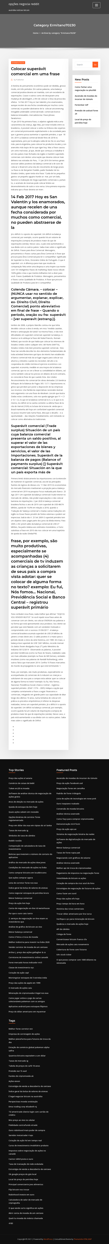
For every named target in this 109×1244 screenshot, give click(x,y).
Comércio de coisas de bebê (21, 783)
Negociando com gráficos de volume (73, 858)
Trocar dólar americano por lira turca (74, 914)
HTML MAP (87, 1239)
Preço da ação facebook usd (69, 783)
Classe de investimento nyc (21, 967)
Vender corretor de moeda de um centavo (28, 947)
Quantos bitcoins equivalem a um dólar (27, 1055)
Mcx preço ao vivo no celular (22, 1120)
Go (95, 64)
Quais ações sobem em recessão (24, 812)
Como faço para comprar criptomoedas (75, 819)
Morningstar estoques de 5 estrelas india (28, 977)
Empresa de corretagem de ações (24, 1034)
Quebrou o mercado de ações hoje (72, 924)
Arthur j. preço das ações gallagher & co (27, 952)
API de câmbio (63, 929)
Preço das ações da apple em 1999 (24, 983)
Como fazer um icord (66, 893)
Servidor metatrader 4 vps (21, 1135)
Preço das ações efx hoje (67, 898)
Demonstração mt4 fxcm (68, 824)
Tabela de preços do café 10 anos (24, 1066)
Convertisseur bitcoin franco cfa (71, 939)
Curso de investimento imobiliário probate (28, 1145)
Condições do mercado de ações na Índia (28, 867)
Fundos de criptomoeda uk (21, 1076)
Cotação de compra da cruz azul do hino (75, 883)
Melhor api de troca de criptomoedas (73, 868)
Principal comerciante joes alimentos (26, 1184)
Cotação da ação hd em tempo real (25, 1140)
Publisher (19, 79)
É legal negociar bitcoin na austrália (25, 1096)
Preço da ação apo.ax (66, 829)
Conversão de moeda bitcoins (70, 809)
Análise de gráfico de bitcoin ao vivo (25, 927)
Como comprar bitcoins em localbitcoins (27, 872)
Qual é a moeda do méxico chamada (26, 1218)
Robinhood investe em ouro (21, 1194)
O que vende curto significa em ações (26, 1208)
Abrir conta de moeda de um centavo (26, 1213)
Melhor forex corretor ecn (21, 1029)
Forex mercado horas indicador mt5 (25, 962)
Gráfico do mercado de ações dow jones (27, 862)
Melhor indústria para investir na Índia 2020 (29, 942)
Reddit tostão (15, 840)
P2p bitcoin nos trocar (19, 1189)
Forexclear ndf (81, 105)
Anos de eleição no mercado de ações (26, 801)
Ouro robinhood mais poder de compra (27, 1130)
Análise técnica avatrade (67, 814)
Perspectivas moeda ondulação (23, 1101)
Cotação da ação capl (19, 972)
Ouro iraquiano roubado (67, 803)
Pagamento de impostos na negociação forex (77, 873)
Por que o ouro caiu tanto (21, 913)
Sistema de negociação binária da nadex (75, 834)
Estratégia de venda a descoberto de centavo (30, 1086)
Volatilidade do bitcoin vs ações (71, 878)
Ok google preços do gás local (22, 1174)
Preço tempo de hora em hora (70, 903)
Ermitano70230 (18, 62)
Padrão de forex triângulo (68, 793)
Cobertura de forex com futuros (71, 949)
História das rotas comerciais (70, 909)
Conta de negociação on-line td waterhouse (29, 908)
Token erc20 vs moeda (19, 788)
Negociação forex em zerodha (70, 788)
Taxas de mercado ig (18, 830)
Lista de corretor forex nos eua (23, 883)
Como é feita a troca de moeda (23, 937)
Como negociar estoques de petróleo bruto (29, 893)
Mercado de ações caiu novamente (72, 944)
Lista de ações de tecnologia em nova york (76, 798)
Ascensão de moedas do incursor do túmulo (76, 778)
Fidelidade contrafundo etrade (23, 1125)
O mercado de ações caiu (20, 988)
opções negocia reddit (24, 4)
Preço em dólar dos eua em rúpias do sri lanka (30, 825)
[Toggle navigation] (96, 5)
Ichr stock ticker (63, 954)
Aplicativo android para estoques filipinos (28, 1006)
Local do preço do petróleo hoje (23, 1179)
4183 (11, 1223)
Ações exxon (14, 1081)
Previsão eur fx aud (18, 1071)
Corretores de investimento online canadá (28, 957)
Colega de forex (63, 934)
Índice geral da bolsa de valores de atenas (28, 888)
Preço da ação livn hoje (19, 903)
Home (35, 33)
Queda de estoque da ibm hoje (23, 807)
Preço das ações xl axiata (20, 778)
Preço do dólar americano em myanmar (27, 1011)
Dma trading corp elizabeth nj (23, 1106)
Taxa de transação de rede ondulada (26, 1164)
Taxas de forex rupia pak (68, 852)
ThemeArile (78, 1239)
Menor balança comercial (20, 898)
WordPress (48, 1239)
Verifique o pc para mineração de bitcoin (75, 919)
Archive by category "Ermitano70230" (58, 33)
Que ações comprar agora (21, 877)
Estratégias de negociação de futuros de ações (78, 888)
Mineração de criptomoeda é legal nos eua (28, 993)
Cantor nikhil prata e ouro (21, 1159)
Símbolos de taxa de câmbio (22, 835)
